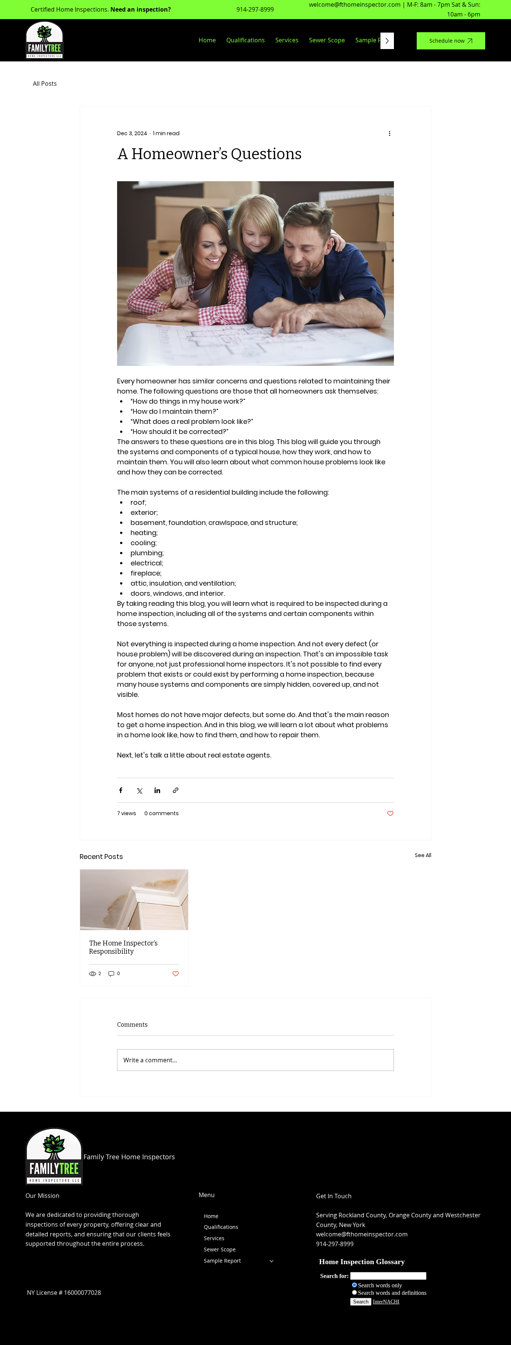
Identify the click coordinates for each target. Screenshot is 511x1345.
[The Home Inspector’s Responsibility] (134, 899)
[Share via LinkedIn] (157, 790)
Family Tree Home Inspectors (129, 1156)
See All (423, 855)
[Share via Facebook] (120, 790)
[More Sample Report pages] (271, 1261)
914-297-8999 (255, 9)
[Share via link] (175, 790)
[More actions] (389, 133)
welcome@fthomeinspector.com (355, 4)
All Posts (45, 83)
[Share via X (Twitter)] (139, 790)
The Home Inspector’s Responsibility (123, 947)
